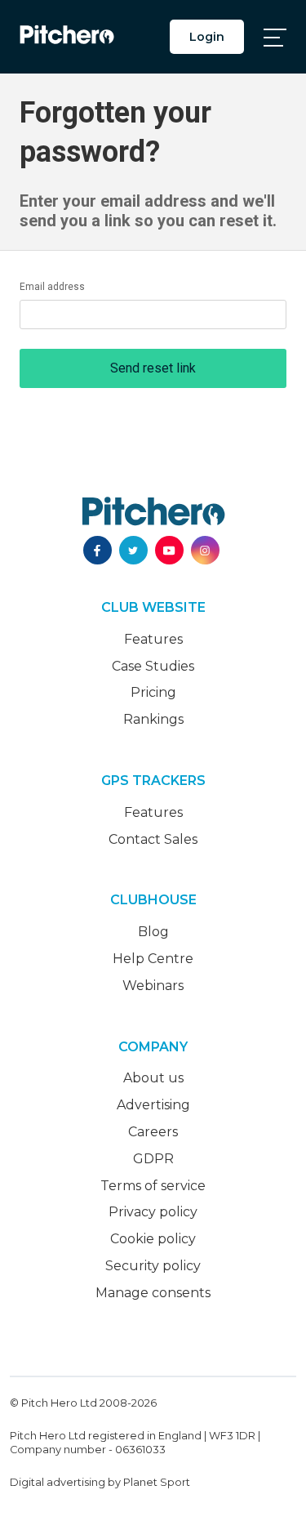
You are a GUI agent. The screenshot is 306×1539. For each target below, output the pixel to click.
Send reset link (153, 368)
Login (206, 36)
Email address (52, 286)
